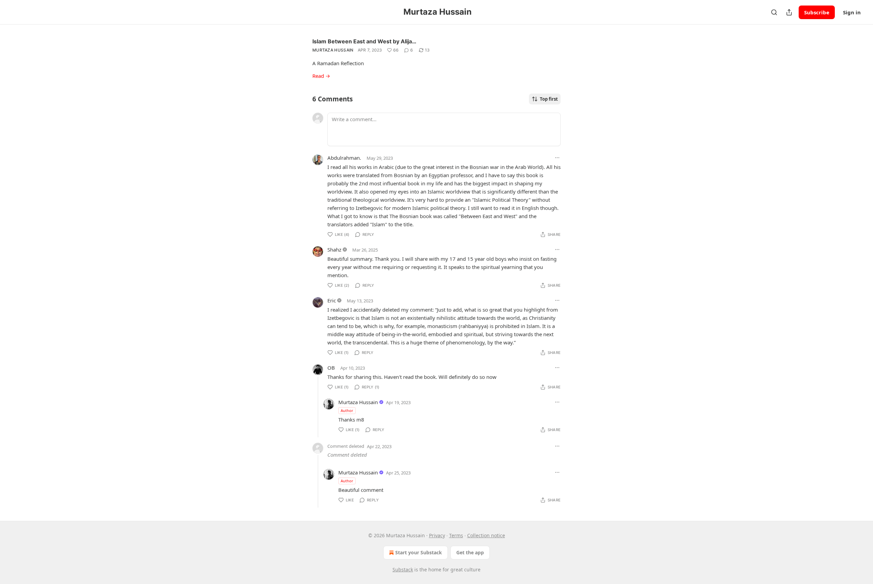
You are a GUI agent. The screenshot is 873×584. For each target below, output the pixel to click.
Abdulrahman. (344, 157)
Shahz (334, 249)
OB (331, 367)
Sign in (852, 12)
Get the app (470, 552)
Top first (549, 99)
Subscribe (816, 12)
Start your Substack (418, 552)
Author (347, 410)
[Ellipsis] (557, 157)
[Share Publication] (789, 12)
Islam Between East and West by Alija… (364, 41)
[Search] (774, 12)
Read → (321, 75)
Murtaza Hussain (333, 50)
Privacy (437, 535)
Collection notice (486, 535)
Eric (331, 300)
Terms (456, 535)
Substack (403, 569)
